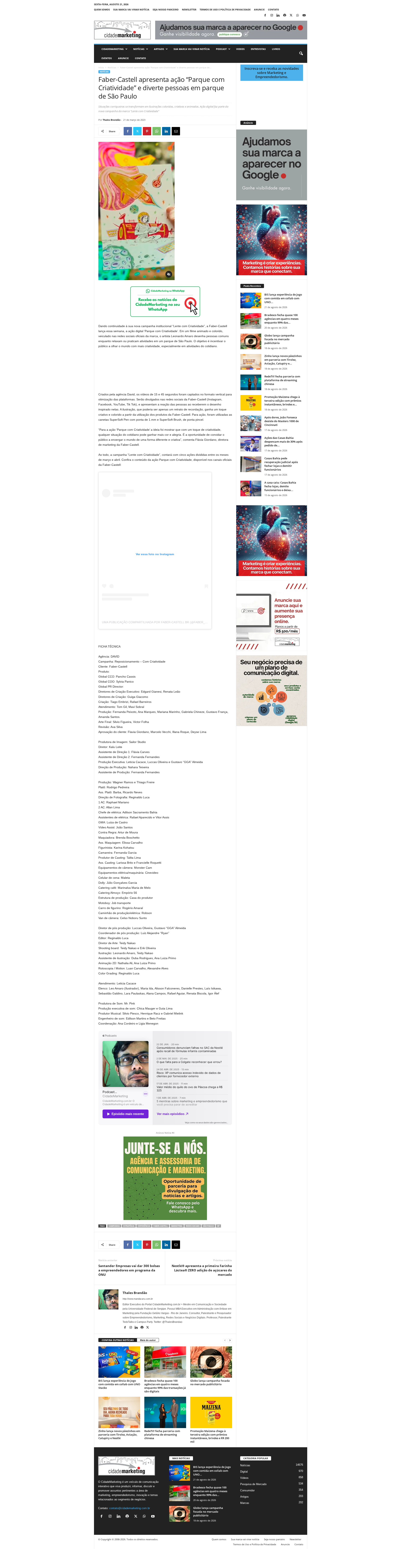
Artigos (159, 49)
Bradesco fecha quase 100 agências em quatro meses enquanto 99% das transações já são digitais (165, 1386)
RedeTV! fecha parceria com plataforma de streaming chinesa (162, 1434)
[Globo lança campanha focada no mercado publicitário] (211, 1362)
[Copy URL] (195, 131)
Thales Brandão (112, 119)
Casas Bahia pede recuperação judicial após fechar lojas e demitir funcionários (281, 463)
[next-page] (230, 1340)
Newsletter (189, 9)
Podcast (221, 49)
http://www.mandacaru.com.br (138, 1299)
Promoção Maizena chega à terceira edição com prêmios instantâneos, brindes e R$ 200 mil (209, 1436)
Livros (276, 49)
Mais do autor (148, 1340)
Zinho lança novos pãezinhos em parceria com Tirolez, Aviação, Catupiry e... (283, 359)
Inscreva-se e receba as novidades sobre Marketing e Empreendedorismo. (272, 72)
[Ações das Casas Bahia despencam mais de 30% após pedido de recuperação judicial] (250, 444)
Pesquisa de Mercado (253, 1484)
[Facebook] (265, 16)
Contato (273, 9)
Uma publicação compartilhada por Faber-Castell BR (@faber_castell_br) (163, 622)
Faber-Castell (161, 1226)
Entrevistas (258, 49)
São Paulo (208, 1226)
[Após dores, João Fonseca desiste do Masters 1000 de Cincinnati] (250, 423)
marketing (176, 1226)
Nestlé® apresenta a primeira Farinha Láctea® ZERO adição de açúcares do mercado (202, 1270)
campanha (114, 1226)
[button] (301, 53)
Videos (240, 49)
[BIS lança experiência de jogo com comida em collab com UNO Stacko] (119, 1362)
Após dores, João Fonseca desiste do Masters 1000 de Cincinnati (281, 421)
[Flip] (185, 131)
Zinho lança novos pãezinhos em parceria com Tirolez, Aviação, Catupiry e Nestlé (119, 1434)
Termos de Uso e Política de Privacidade (225, 9)
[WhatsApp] (297, 16)
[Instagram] (271, 16)
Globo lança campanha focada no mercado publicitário (210, 1382)
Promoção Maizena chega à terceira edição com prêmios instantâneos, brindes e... (282, 400)
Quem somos (102, 9)
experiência (144, 1226)
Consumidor (247, 1490)
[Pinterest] (147, 131)
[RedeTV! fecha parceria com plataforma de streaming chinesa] (165, 1412)
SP (218, 1226)
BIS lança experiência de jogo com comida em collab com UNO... (283, 298)
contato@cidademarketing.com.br (129, 1508)
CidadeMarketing (113, 49)
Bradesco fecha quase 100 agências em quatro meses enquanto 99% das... (281, 318)
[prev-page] (225, 1340)
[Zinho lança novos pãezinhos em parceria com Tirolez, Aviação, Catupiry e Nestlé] (119, 1412)
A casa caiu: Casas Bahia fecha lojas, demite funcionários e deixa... (280, 486)
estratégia (128, 1226)
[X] (291, 16)
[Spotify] (284, 16)
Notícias (138, 49)
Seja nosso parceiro (166, 9)
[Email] (176, 131)
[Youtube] (304, 16)
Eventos (107, 58)
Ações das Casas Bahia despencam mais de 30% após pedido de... (283, 441)
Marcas (244, 1503)
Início (101, 67)
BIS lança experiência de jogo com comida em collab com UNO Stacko (119, 1384)
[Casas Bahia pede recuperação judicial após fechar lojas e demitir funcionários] (250, 464)
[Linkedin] (278, 16)
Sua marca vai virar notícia (131, 9)
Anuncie (259, 9)
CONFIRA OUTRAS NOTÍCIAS (118, 1340)
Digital (244, 1471)
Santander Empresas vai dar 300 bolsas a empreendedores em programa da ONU (129, 1270)
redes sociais (192, 1226)
